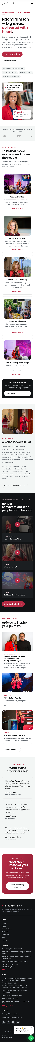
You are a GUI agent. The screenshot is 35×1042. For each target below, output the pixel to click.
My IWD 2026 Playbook (10, 998)
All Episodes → (7, 970)
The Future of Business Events (12, 995)
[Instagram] (4, 1022)
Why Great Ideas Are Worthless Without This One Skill (16, 957)
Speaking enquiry (13, 393)
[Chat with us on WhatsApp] (31, 1038)
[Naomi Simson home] (11, 3)
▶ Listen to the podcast (13, 61)
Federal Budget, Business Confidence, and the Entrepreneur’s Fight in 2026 (17, 979)
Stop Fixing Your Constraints (12, 949)
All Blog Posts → (7, 1006)
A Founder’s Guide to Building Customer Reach (16, 953)
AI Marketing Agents (9, 983)
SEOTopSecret (7, 1037)
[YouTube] (18, 1022)
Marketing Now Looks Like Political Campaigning (14, 991)
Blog (3, 938)
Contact (5, 940)
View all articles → (11, 749)
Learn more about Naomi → (14, 485)
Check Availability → (12, 54)
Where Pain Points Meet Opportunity (15, 961)
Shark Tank (6, 935)
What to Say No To (8, 967)
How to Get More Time (10, 964)
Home (4, 923)
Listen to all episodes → (13, 604)
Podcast (5, 932)
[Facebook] (8, 1022)
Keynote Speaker (8, 929)
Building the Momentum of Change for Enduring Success (16, 1002)
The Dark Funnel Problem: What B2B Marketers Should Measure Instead (14, 987)
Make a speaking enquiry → (17, 886)
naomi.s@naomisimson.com (12, 1017)
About (4, 926)
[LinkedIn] (13, 1022)
